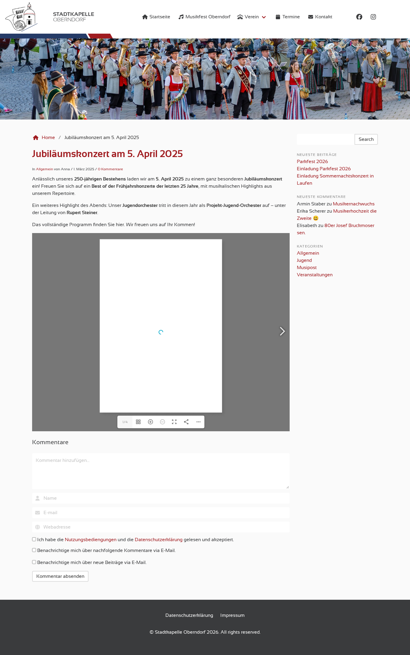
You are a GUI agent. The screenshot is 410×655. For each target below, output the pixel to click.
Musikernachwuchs (354, 204)
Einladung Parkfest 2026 (324, 168)
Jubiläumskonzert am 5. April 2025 (107, 153)
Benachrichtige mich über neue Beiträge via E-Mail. (91, 562)
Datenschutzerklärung (158, 539)
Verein (252, 17)
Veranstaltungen (315, 274)
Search (366, 139)
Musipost (307, 267)
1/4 (125, 422)
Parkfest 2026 (312, 161)
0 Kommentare (110, 169)
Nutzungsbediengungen (90, 539)
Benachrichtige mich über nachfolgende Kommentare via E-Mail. (106, 550)
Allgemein (44, 169)
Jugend (304, 260)
